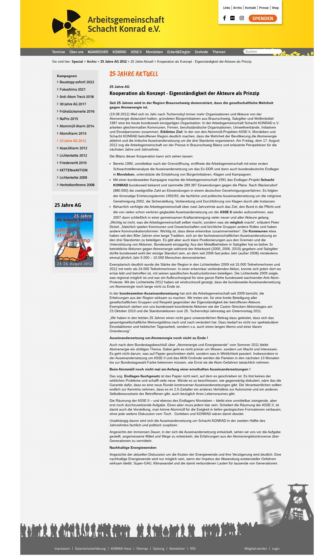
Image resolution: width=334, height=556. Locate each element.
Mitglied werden (256, 548)
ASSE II (136, 52)
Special (77, 61)
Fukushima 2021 (73, 89)
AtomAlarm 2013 (73, 133)
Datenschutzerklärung (90, 548)
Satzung (158, 548)
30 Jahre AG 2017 (73, 104)
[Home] (108, 29)
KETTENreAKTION (74, 170)
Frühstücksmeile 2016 (77, 111)
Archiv (237, 7)
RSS (193, 548)
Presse (264, 7)
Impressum (62, 548)
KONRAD (119, 52)
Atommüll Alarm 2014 (77, 126)
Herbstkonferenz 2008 (77, 185)
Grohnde (201, 52)
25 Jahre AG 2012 (113, 61)
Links (226, 7)
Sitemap (142, 548)
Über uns (76, 52)
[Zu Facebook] (224, 18)
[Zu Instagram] (242, 18)
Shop (275, 7)
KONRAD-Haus (121, 548)
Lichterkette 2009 (73, 177)
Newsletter (177, 548)
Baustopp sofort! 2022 (77, 82)
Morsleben (154, 52)
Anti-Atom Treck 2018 (77, 96)
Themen (218, 52)
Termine (58, 52)
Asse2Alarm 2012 (73, 148)
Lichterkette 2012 (73, 155)
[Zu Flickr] (232, 18)
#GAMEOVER (98, 52)
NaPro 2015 (69, 118)
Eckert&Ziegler (178, 52)
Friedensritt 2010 (73, 163)
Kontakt (250, 7)
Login (275, 548)
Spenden (262, 18)
